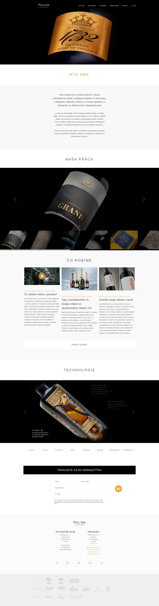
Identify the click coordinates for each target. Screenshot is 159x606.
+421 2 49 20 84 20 (95, 547)
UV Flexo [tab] (45, 450)
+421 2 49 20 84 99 (95, 549)
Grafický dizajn (50, 291)
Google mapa (93, 543)
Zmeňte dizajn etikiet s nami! (116, 299)
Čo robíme (102, 5)
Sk (132, 5)
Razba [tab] (72, 450)
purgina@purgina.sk (93, 551)
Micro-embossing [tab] (114, 450)
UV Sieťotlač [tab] (59, 450)
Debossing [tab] (100, 450)
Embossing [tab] (86, 450)
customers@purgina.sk (93, 554)
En (135, 5)
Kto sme (81, 5)
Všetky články (80, 345)
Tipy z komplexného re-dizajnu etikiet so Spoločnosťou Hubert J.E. (77, 303)
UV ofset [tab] (31, 450)
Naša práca (92, 5)
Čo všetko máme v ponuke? (40, 294)
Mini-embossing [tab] (128, 450)
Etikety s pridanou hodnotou (34, 291)
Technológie (114, 5)
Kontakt (125, 5)
